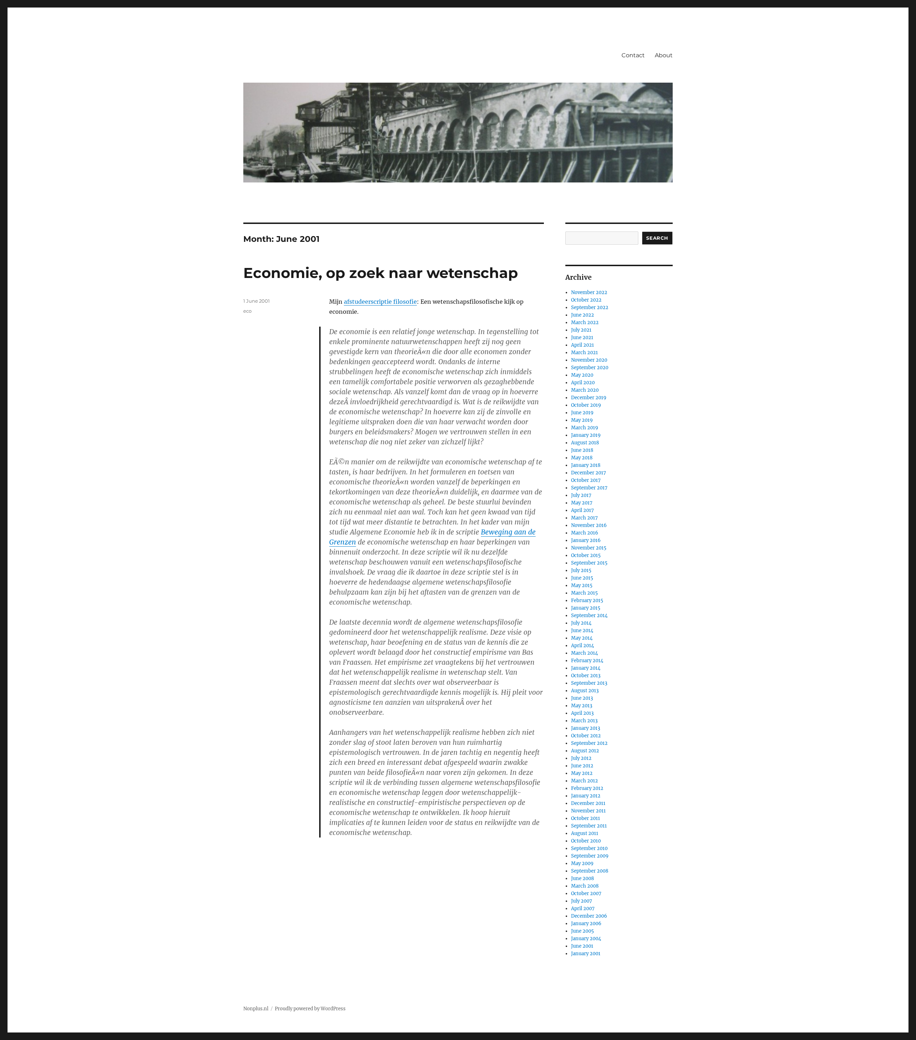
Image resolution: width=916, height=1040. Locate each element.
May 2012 (582, 773)
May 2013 (581, 706)
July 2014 (581, 623)
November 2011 (588, 811)
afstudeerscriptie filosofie (380, 301)
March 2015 (584, 593)
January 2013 (585, 728)
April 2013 (582, 713)
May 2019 (582, 420)
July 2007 (581, 901)
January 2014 (585, 668)
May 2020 (582, 375)
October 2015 (586, 555)
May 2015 (582, 585)
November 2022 (589, 292)
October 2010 (586, 841)
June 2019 (582, 413)
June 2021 (582, 338)
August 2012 (585, 751)
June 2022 (582, 315)
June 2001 (582, 946)
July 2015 (581, 570)
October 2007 (586, 893)
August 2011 (584, 833)
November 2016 (589, 525)
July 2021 (581, 330)
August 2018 (585, 443)
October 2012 (586, 736)
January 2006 (586, 924)
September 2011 (589, 826)
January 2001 (585, 954)
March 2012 (584, 781)
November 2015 (588, 548)
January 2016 (586, 540)
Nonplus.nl (255, 1009)
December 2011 (588, 803)
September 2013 (589, 683)
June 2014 (582, 631)
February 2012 (587, 788)
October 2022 (586, 300)
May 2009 (582, 863)
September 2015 (589, 563)
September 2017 (589, 488)
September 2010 (589, 848)
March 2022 (585, 322)
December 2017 (588, 473)
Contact (633, 55)
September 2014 (589, 615)
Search (657, 238)
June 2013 (582, 698)
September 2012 (589, 743)
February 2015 (587, 600)
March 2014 (584, 653)
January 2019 (586, 435)
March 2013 (584, 721)
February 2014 (587, 661)
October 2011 (585, 818)
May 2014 (582, 638)
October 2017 (586, 480)
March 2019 (584, 428)
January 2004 (586, 939)
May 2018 (582, 458)
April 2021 (582, 345)
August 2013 (585, 691)
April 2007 (583, 908)
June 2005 (582, 931)
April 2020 (583, 383)
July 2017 (581, 495)
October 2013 (585, 676)
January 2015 (585, 608)
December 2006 (589, 916)
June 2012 (582, 766)
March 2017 (584, 518)
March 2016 (584, 533)
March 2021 (584, 353)
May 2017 (582, 503)
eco (247, 311)
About (664, 55)
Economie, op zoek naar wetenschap (380, 273)
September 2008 (589, 871)
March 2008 (585, 886)
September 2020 (589, 368)
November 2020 (589, 360)
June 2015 (582, 578)
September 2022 (589, 307)
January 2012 (585, 796)
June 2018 (582, 450)
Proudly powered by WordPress (310, 1009)
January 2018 (585, 465)
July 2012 (581, 758)
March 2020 (585, 390)
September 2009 (590, 856)
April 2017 (582, 510)
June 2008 (582, 878)
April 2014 (582, 646)
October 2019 (586, 405)
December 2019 (588, 398)
